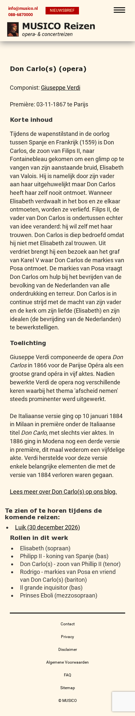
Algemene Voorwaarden (67, 662)
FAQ (67, 675)
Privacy (67, 636)
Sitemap (67, 688)
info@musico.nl (23, 8)
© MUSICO (67, 700)
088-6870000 (20, 14)
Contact (68, 624)
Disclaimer (67, 649)
